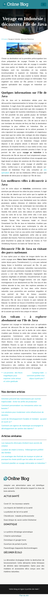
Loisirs (5, 39)
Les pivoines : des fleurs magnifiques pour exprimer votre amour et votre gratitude (12, 377)
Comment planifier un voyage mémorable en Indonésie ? (23, 463)
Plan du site (24, 595)
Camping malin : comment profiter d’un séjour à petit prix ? (36, 376)
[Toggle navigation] (43, 4)
